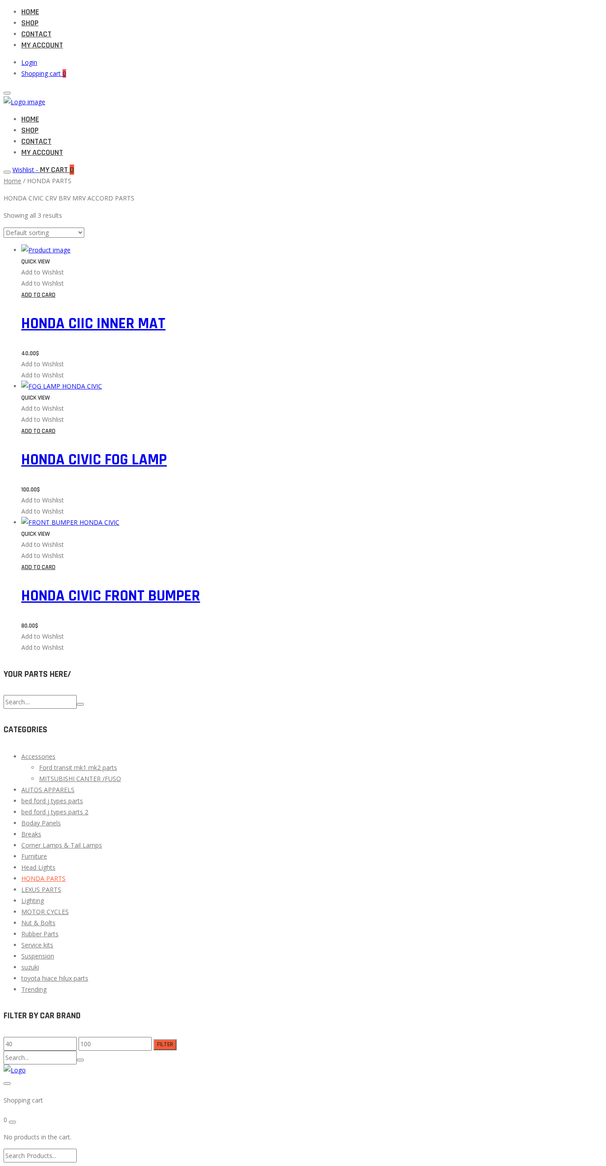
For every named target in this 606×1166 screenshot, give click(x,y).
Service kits (37, 945)
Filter (165, 1044)
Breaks (31, 834)
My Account (42, 45)
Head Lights (38, 867)
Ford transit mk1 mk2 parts (78, 767)
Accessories (38, 756)
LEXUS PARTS (41, 889)
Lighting (32, 900)
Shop (30, 23)
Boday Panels (41, 823)
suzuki (30, 967)
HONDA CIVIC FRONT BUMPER (110, 596)
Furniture (34, 856)
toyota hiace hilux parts (54, 978)
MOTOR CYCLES (45, 911)
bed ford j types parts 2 (54, 812)
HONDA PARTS (43, 878)
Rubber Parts (40, 934)
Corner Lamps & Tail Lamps (61, 845)
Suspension (37, 956)
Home (30, 12)
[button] (42, 272)
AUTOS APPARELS (48, 789)
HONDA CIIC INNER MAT (93, 324)
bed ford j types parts (52, 801)
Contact (36, 34)
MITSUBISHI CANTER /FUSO (80, 778)
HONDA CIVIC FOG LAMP (94, 460)
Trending (34, 989)
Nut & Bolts (38, 923)
